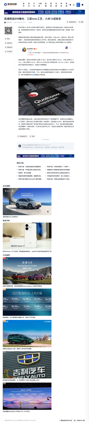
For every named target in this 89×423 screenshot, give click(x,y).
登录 (78, 4)
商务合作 (8, 43)
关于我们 (8, 52)
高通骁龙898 (71, 22)
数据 (66, 5)
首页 (24, 5)
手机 (32, 75)
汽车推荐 (6, 255)
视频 (51, 5)
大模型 (40, 5)
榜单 (61, 5)
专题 (56, 5)
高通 (81, 22)
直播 (46, 5)
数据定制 (8, 47)
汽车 (34, 5)
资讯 (29, 5)
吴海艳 (30, 22)
